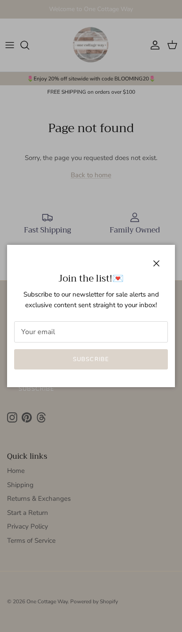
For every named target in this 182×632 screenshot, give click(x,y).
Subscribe (91, 359)
